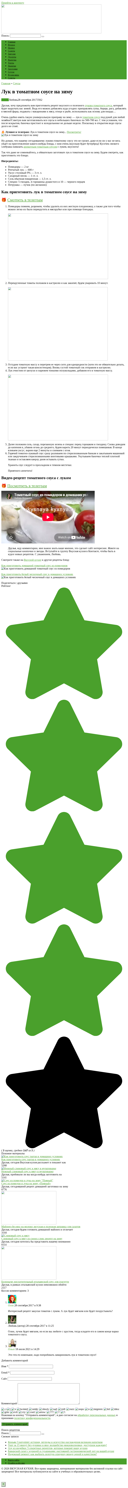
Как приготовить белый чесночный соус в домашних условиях (37, 574)
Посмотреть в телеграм (27, 486)
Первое (11, 48)
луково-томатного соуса (98, 105)
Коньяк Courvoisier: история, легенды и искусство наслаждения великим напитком (55, 1442)
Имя (4, 1366)
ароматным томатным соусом (40, 146)
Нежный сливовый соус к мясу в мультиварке (27, 1171)
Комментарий (9, 1403)
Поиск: (5, 35)
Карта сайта (13, 1460)
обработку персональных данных (97, 1415)
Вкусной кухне (32, 559)
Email (5, 1372)
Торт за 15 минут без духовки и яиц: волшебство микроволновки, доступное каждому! (57, 1445)
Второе (11, 45)
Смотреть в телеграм (25, 200)
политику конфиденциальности (32, 1418)
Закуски (12, 54)
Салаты (11, 51)
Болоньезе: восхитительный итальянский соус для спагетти (35, 1281)
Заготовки (13, 69)
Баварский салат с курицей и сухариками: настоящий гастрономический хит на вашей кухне (61, 1451)
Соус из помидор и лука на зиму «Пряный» (26, 1183)
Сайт (4, 1378)
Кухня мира (13, 75)
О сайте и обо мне (16, 1463)
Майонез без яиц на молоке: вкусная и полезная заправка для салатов (40, 1226)
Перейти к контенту (12, 2)
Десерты (12, 57)
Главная (11, 42)
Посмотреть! (74, 132)
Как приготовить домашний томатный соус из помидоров (34, 565)
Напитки (12, 66)
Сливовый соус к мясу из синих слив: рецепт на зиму (31, 1238)
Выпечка (12, 60)
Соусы (11, 72)
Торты (11, 63)
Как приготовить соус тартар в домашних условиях (30, 1159)
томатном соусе (91, 117)
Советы (11, 78)
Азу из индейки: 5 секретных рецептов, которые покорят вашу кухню (48, 1448)
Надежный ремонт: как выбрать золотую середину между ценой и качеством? (52, 1454)
